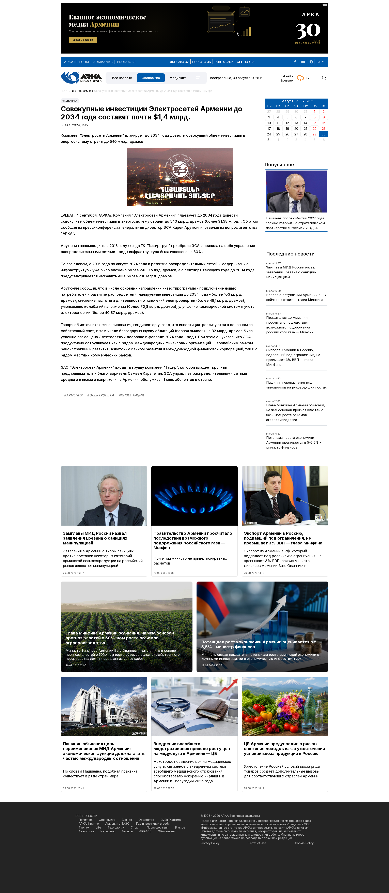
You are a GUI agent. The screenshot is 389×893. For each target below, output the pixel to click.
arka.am (303, 827)
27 (296, 134)
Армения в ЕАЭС (117, 823)
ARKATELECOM (76, 62)
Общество (146, 820)
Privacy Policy (210, 843)
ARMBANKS (103, 62)
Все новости (122, 78)
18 (278, 129)
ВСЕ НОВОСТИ (86, 816)
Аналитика (86, 831)
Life (98, 827)
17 (269, 129)
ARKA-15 (145, 831)
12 (287, 123)
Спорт (135, 827)
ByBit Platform (171, 820)
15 (314, 123)
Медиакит (178, 78)
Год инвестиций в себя (153, 823)
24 (269, 134)
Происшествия (157, 827)
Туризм (84, 827)
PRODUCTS (126, 62)
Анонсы (127, 831)
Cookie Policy (304, 843)
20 (296, 129)
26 (287, 134)
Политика (86, 820)
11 (278, 123)
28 (305, 134)
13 (296, 123)
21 (305, 129)
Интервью (107, 831)
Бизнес (127, 820)
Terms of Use (257, 843)
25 (278, 134)
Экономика (151, 78)
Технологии (116, 827)
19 (287, 129)
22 (314, 129)
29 (314, 134)
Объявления (166, 831)
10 (269, 123)
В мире (180, 827)
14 (305, 123)
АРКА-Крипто (89, 823)
